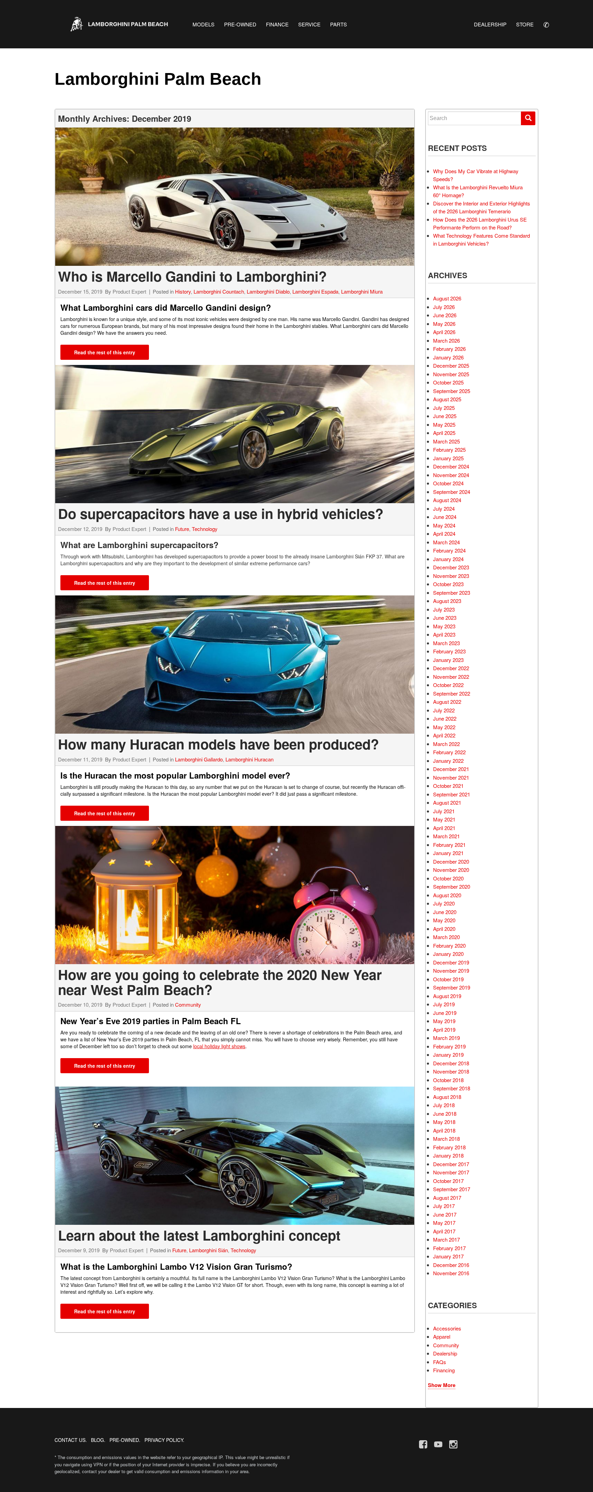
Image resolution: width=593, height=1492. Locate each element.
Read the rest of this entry (104, 352)
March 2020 (446, 936)
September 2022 (451, 693)
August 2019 (447, 995)
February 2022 (449, 752)
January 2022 (448, 760)
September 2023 (451, 592)
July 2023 (444, 609)
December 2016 (451, 1264)
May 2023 (444, 626)
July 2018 (444, 1105)
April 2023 (444, 634)
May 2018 (444, 1121)
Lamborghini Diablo (268, 291)
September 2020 (451, 886)
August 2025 (447, 399)
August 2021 (447, 802)
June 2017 (444, 1214)
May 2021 (444, 819)
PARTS (338, 24)
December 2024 (451, 466)
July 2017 (444, 1205)
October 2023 (448, 584)
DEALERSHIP (490, 24)
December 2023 (451, 567)
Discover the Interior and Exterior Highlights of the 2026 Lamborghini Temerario (481, 207)
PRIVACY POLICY (163, 1439)
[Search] (528, 118)
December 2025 (451, 365)
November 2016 (451, 1273)
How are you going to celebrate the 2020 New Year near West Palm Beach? (220, 981)
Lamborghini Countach (219, 291)
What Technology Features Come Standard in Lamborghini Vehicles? (481, 239)
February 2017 (449, 1248)
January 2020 (448, 953)
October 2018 (448, 1080)
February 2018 (449, 1147)
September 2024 (451, 491)
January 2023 (448, 659)
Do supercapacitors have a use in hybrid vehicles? (220, 513)
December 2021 (451, 768)
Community (188, 1004)
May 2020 (444, 920)
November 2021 (451, 777)
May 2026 (444, 323)
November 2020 (451, 869)
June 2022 (444, 718)
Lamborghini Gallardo (199, 759)
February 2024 (449, 550)
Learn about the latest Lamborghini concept (199, 1235)
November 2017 (451, 1172)
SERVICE (309, 24)
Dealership (445, 1353)
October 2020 (448, 878)
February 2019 (449, 1046)
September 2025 (451, 390)
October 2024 (448, 483)
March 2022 (446, 743)
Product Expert (129, 291)
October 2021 (448, 785)
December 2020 (451, 861)
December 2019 (451, 962)
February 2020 (449, 945)
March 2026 (446, 340)
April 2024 (444, 533)
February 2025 (449, 449)
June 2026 (444, 315)
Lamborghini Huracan (249, 759)
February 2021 (449, 844)
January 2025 (448, 458)
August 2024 (447, 500)
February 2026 (449, 348)
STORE (525, 24)
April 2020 (444, 928)
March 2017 (446, 1239)
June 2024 (444, 516)
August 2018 (447, 1096)
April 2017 (444, 1231)
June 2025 (444, 415)
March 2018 (446, 1138)
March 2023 (446, 643)
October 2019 (448, 979)
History (183, 291)
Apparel (441, 1336)
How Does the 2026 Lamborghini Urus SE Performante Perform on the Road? (480, 223)
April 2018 (444, 1130)
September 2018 (451, 1088)
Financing (444, 1370)
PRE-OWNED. (124, 1439)
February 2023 (449, 651)
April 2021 (444, 827)
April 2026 (444, 331)
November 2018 (451, 1071)
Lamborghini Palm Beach (158, 78)
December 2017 (451, 1164)
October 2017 (448, 1180)
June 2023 (444, 617)
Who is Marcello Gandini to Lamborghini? (192, 276)
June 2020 (444, 911)
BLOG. (98, 1439)
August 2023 (447, 600)
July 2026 (444, 306)
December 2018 (451, 1063)
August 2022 (447, 701)
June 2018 (444, 1113)
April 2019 (444, 1029)
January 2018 (448, 1155)
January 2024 (448, 559)
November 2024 (451, 474)
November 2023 (451, 575)
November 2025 (451, 374)
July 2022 (444, 710)
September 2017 (451, 1189)
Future (182, 528)
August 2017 (447, 1197)
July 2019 (444, 1004)
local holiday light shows (219, 1046)
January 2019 (448, 1054)
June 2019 (444, 1012)
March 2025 (446, 441)
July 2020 (444, 903)
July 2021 (444, 811)
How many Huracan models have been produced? (218, 744)
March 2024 (446, 542)
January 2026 (448, 357)
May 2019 (444, 1021)
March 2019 (446, 1037)
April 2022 (444, 735)
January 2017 (448, 1256)
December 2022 (451, 668)
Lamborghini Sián (208, 1250)
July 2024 (444, 508)
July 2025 (444, 407)
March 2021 (446, 836)
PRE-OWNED (240, 24)
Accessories (447, 1328)
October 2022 (448, 684)
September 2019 (451, 987)
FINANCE (277, 24)
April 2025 (444, 432)
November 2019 (451, 970)
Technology (205, 528)
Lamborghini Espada (315, 291)
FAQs (439, 1361)
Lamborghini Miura (362, 291)
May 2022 (444, 727)
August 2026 (447, 298)
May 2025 (444, 424)
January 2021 (448, 852)
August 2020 (447, 895)
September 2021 (451, 794)
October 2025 (448, 382)
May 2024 (444, 525)
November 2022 (451, 676)
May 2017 (444, 1222)
